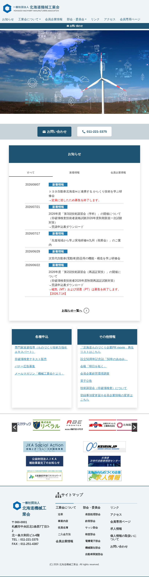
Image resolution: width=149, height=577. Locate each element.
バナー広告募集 (25, 366)
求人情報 (116, 528)
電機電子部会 (92, 540)
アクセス (110, 19)
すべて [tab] (31, 172)
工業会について (28, 19)
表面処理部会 (92, 514)
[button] (14, 427)
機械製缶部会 (92, 547)
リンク (95, 19)
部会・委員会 (75, 19)
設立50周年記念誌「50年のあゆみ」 (104, 359)
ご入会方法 (64, 534)
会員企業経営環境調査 (94, 373)
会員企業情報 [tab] (118, 172)
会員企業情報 (54, 19)
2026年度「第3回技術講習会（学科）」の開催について (85, 213)
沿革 (60, 514)
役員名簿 (63, 527)
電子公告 (86, 380)
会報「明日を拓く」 (93, 366)
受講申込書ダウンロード (68, 226)
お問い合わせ (119, 546)
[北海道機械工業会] (30, 7)
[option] (18, 424)
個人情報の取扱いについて (123, 537)
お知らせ (8, 19)
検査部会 (90, 534)
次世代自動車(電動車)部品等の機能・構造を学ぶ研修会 (84, 258)
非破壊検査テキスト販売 (31, 359)
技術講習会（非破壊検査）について (103, 388)
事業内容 (63, 521)
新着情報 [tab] (74, 172)
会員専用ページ (130, 19)
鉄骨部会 (90, 521)
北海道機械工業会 (68, 564)
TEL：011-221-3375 (25, 539)
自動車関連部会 (94, 554)
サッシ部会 (91, 527)
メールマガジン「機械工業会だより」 (39, 373)
